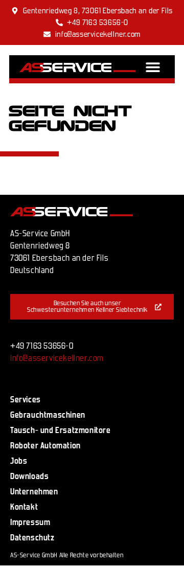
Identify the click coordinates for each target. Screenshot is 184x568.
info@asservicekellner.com (57, 358)
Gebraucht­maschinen (47, 415)
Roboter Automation (45, 445)
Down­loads (29, 476)
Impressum (30, 522)
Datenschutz (32, 537)
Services (25, 399)
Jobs (18, 461)
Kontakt (24, 507)
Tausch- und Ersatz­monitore (60, 430)
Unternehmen (34, 491)
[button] (153, 66)
